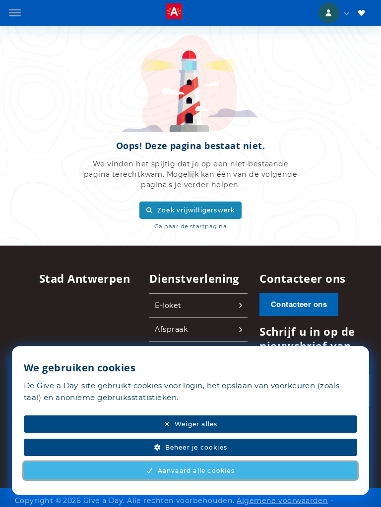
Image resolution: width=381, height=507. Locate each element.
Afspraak (171, 329)
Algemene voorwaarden (282, 500)
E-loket (168, 305)
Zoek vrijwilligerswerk (196, 210)
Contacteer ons (299, 304)
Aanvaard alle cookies (196, 470)
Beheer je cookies (196, 447)
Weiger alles (196, 424)
